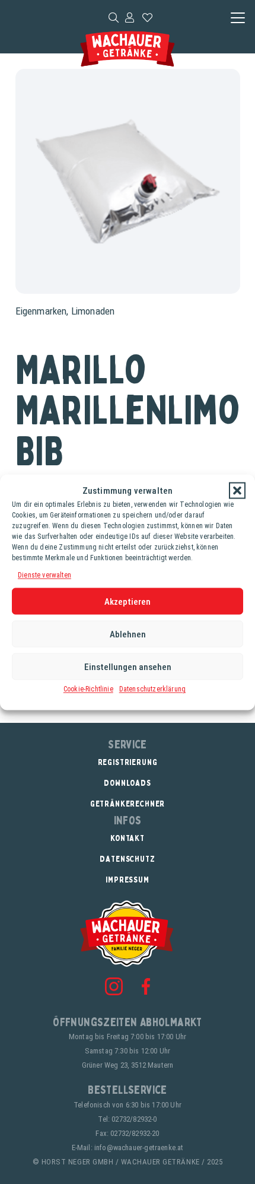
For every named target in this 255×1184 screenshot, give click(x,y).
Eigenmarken (41, 311)
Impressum (127, 879)
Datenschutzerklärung (152, 689)
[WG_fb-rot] (146, 986)
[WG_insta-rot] (114, 986)
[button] (237, 490)
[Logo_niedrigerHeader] (127, 49)
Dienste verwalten (44, 574)
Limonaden (93, 311)
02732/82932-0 (134, 1119)
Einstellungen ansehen (127, 666)
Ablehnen (128, 633)
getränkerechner (127, 803)
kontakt (127, 838)
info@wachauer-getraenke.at (138, 1147)
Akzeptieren (127, 601)
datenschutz (127, 858)
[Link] (129, 17)
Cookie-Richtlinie (88, 689)
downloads (127, 782)
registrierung (128, 762)
